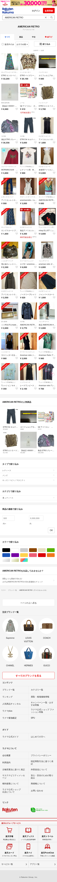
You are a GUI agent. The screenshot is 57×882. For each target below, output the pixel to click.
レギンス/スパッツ (7, 197)
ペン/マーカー (43, 72)
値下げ (49, 36)
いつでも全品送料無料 (28, 837)
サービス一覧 (7, 864)
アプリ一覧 (34, 864)
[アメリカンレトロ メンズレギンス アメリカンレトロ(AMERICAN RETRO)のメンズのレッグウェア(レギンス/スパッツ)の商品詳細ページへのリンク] (9, 186)
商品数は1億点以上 (9, 837)
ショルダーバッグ (7, 261)
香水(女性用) (5, 103)
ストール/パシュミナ (27, 261)
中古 (34, 36)
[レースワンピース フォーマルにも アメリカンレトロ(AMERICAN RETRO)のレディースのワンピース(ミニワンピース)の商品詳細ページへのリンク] (28, 371)
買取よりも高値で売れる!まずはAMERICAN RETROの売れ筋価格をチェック (22, 580)
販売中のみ (9, 44)
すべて (7, 36)
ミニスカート (5, 352)
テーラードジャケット (27, 352)
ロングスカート (6, 227)
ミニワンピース (25, 382)
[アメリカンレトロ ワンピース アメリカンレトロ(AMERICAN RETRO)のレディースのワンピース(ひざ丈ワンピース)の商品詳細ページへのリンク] (47, 125)
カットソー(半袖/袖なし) (47, 197)
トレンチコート (44, 261)
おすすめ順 (22, 44)
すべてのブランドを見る (28, 675)
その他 (3, 136)
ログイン (36, 10)
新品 (21, 36)
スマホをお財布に (28, 854)
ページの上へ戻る (28, 602)
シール (22, 103)
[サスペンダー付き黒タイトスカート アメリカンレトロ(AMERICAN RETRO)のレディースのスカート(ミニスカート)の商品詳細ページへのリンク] (9, 341)
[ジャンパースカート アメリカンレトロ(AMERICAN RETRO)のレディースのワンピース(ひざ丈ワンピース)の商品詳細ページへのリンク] (47, 280)
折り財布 (4, 321)
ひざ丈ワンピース (44, 136)
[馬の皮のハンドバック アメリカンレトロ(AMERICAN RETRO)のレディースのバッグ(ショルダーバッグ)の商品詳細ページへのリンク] (9, 250)
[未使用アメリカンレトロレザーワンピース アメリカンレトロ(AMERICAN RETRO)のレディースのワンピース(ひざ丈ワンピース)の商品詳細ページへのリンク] (47, 155)
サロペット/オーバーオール (28, 197)
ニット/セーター (25, 72)
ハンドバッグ (43, 103)
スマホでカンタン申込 (9, 854)
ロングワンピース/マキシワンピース (9, 72)
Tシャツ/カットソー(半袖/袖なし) (47, 227)
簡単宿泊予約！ (47, 837)
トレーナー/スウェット (8, 166)
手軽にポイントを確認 (47, 854)
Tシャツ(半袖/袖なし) (27, 166)
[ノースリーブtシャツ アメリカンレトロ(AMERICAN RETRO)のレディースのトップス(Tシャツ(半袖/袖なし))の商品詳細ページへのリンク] (28, 280)
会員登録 (49, 10)
